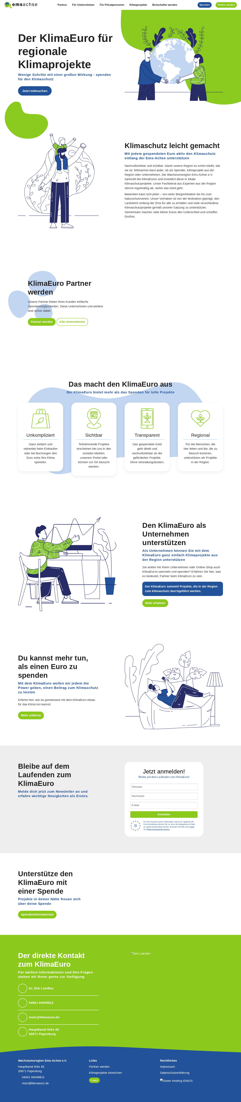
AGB (192, 827)
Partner (62, 4)
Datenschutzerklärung (174, 1072)
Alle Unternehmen (72, 321)
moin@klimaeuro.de (35, 1083)
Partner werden (42, 321)
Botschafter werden (164, 4)
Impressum (167, 1066)
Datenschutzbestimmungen (158, 829)
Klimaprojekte (138, 4)
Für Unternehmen (83, 4)
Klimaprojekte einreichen (105, 1072)
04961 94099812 (33, 1077)
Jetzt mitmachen (34, 91)
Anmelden (164, 814)
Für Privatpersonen (112, 4)
